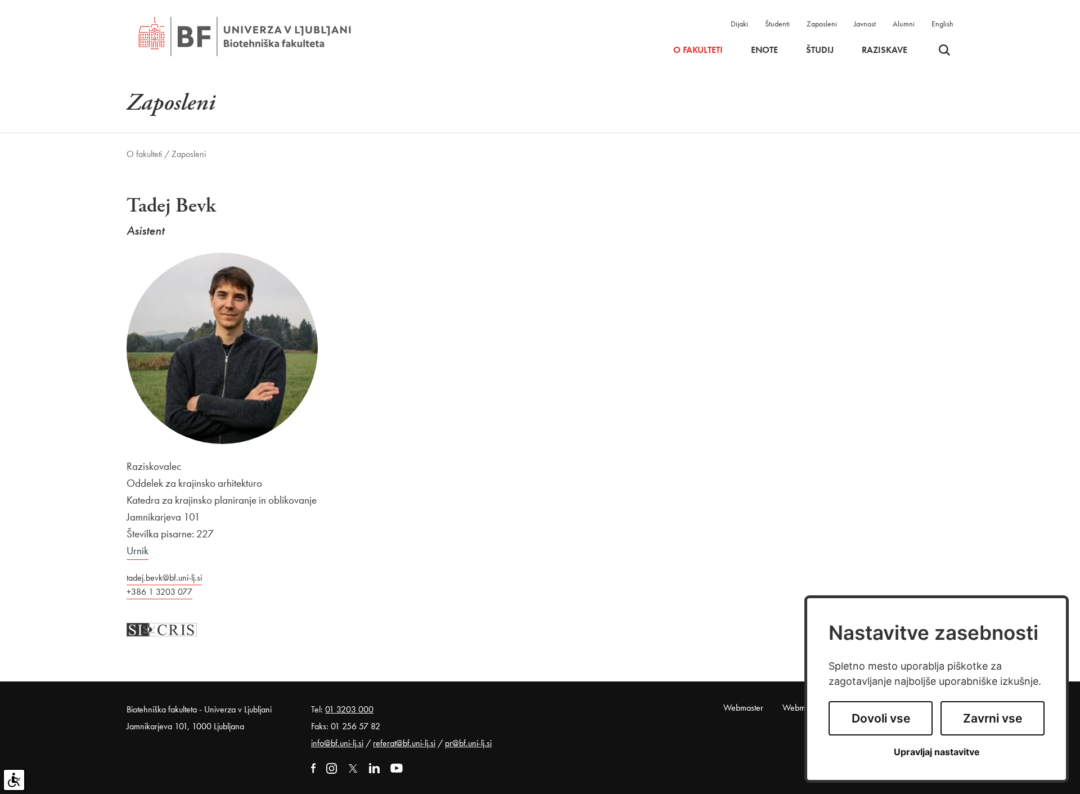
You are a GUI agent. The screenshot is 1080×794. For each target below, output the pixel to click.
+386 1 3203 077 (159, 592)
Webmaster (743, 708)
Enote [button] (764, 50)
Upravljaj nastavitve (937, 752)
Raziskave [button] (884, 50)
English (942, 24)
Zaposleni (822, 24)
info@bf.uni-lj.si (337, 743)
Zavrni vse (992, 718)
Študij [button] (820, 50)
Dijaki (739, 24)
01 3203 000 (349, 709)
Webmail (797, 708)
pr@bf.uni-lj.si (468, 743)
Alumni (904, 24)
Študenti (777, 24)
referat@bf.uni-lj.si (404, 743)
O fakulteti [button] (698, 50)
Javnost (865, 24)
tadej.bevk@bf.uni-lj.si (164, 578)
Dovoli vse (881, 718)
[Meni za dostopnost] (14, 780)
